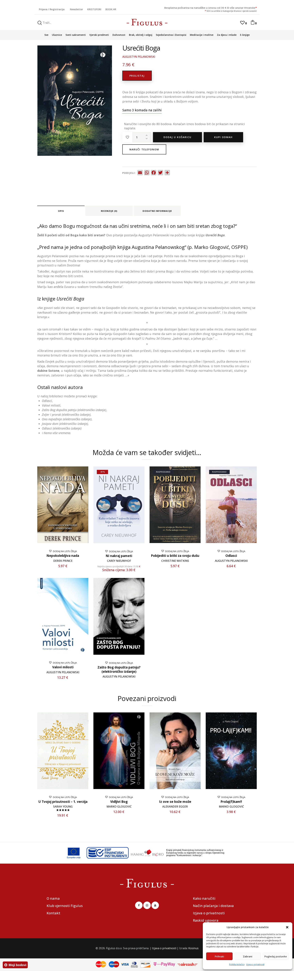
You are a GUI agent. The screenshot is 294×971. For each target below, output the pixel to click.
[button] (287, 927)
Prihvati (219, 956)
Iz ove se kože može (175, 802)
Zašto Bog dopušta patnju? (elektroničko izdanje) (118, 669)
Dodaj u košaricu (177, 137)
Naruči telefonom (144, 149)
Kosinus (193, 948)
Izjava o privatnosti (255, 964)
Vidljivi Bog (119, 802)
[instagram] (147, 905)
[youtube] (155, 905)
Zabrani (247, 956)
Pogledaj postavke (275, 956)
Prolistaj (137, 75)
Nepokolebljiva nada (62, 556)
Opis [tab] (61, 210)
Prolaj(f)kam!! (231, 802)
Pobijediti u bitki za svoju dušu (175, 556)
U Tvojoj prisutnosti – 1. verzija (62, 802)
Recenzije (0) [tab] (109, 210)
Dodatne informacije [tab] (157, 210)
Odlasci (231, 556)
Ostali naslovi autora (60, 387)
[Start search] (39, 23)
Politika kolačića (236, 964)
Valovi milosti (63, 667)
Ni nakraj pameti (119, 556)
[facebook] (139, 905)
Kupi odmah (223, 137)
